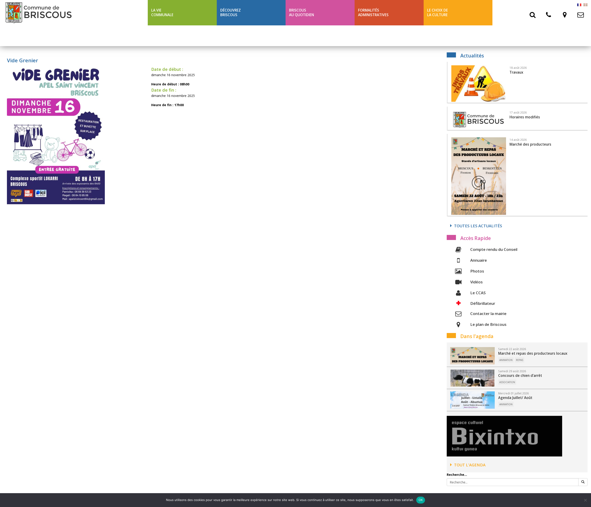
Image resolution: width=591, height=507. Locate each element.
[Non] (585, 500)
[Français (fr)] (579, 4)
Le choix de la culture (437, 12)
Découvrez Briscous (230, 12)
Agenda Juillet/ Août (515, 397)
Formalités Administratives (373, 12)
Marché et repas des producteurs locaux (532, 353)
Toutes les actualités (478, 225)
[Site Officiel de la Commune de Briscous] (73, 12)
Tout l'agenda (469, 465)
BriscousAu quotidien (301, 12)
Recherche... (457, 474)
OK (421, 500)
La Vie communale (162, 12)
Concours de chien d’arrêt (520, 375)
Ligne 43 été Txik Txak (171, 35)
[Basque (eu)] (585, 4)
